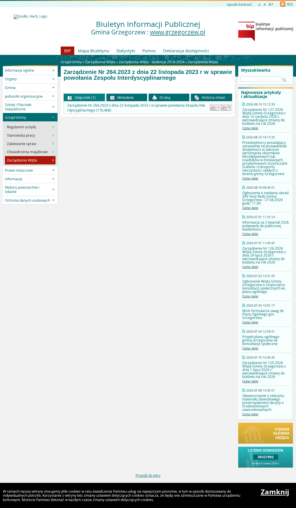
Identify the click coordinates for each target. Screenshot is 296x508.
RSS (289, 4)
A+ (271, 4)
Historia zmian (213, 97)
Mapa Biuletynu (93, 50)
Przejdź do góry (148, 475)
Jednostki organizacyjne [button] (24, 96)
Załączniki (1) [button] (85, 97)
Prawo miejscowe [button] (19, 170)
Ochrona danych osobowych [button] (27, 200)
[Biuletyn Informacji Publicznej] (265, 40)
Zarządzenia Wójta (100, 62)
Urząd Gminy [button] (15, 117)
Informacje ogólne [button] (19, 70)
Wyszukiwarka (255, 70)
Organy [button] (11, 79)
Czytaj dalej (250, 128)
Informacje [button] (13, 179)
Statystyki (125, 50)
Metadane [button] (125, 97)
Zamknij (275, 491)
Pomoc (149, 50)
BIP (67, 50)
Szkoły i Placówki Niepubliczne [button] (18, 106)
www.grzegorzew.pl (177, 32)
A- (259, 5)
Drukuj (164, 97)
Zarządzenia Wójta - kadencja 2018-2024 (151, 62)
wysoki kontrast (239, 4)
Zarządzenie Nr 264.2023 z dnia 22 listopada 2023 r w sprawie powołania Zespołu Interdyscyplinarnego (148, 75)
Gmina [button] (10, 87)
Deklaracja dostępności (186, 50)
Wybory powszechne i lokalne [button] (22, 189)
